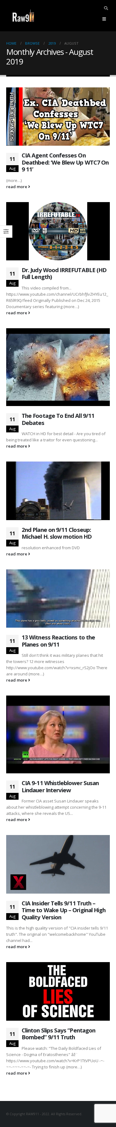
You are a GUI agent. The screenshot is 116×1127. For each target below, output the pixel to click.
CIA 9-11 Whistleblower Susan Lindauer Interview (60, 786)
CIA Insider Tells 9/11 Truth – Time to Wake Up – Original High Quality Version (63, 910)
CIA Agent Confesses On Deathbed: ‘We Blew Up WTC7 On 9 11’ (65, 162)
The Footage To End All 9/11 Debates (58, 419)
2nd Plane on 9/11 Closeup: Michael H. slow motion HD (57, 533)
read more (17, 186)
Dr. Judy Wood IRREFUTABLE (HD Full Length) (64, 273)
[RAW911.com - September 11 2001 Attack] (23, 15)
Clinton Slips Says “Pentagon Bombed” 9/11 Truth (58, 1033)
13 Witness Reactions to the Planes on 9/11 (58, 640)
